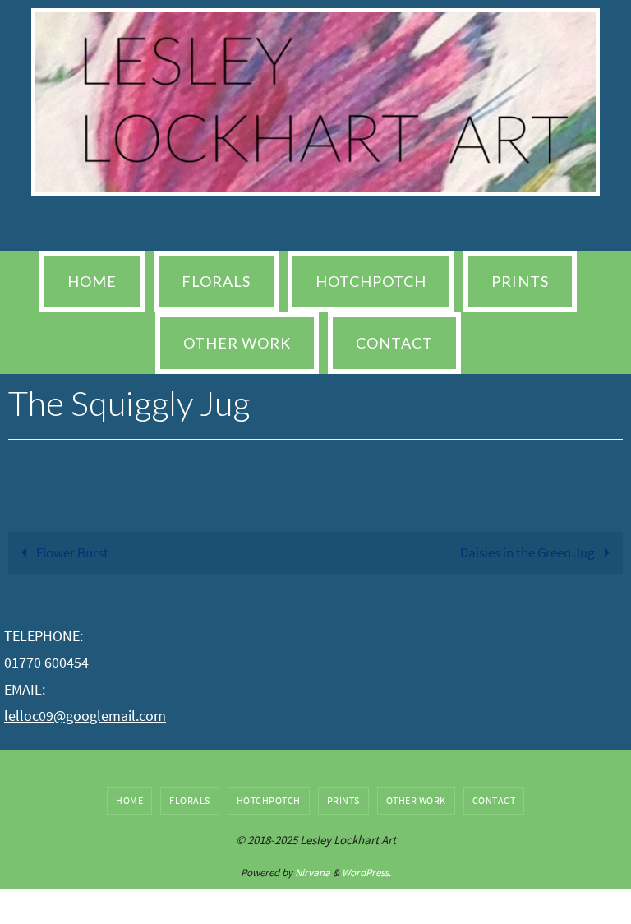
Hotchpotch (269, 800)
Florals (189, 800)
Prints (343, 800)
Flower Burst (71, 552)
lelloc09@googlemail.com (85, 715)
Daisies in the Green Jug (528, 552)
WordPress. (366, 873)
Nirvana (312, 873)
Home (129, 800)
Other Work (416, 800)
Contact (494, 800)
